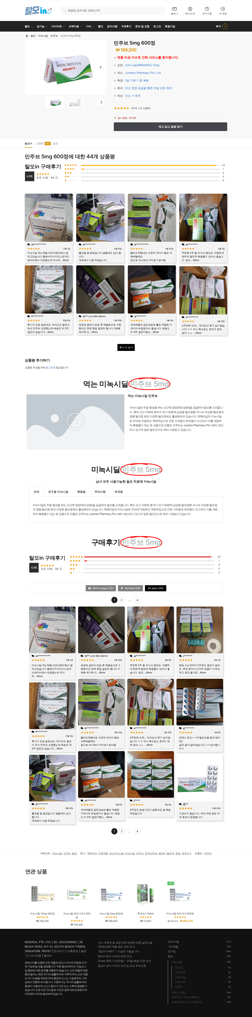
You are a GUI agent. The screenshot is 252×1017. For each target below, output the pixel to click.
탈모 (33, 35)
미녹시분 (180, 972)
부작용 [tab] (119, 491)
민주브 (54, 35)
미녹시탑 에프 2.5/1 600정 (76, 915)
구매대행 (103, 853)
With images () (102, 588)
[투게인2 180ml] (145, 894)
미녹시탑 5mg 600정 (111, 913)
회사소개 (190, 13)
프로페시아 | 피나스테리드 (186, 1002)
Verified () (132, 588)
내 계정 (223, 13)
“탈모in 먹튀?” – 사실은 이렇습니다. (119, 951)
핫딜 (177, 853)
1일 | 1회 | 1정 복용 (137, 80)
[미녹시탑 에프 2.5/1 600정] (76, 894)
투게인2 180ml (146, 913)
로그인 (49, 367)
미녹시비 (180, 982)
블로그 (174, 13)
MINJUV (92, 853)
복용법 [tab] (81, 491)
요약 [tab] (36, 491)
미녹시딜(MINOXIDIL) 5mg (142, 65)
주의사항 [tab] (100, 491)
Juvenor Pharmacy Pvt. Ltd (143, 72)
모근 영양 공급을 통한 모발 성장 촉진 (148, 88)
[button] (100, 67)
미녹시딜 (43, 35)
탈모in (28, 143)
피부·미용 (173, 941)
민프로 (179, 967)
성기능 (172, 951)
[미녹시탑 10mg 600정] (42, 894)
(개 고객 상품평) (141, 108)
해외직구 (186, 853)
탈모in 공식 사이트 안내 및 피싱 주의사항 (122, 965)
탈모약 (170, 853)
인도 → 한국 (133, 95)
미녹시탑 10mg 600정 (42, 913)
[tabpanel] (126, 510)
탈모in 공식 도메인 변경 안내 (115, 956)
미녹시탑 (180, 977)
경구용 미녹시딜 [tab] (58, 491)
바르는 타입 (178, 992)
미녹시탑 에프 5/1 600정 (180, 913)
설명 (55, 143)
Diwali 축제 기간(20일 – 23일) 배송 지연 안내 (124, 961)
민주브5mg (151, 853)
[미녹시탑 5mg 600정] (111, 894)
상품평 (40, 143)
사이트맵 (35, 955)
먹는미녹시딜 (116, 853)
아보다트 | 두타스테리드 (185, 997)
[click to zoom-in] (65, 67)
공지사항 (207, 13)
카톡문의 (72, 951)
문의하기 (59, 951)
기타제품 (173, 946)
